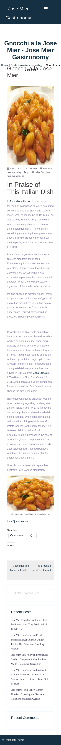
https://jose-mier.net (17, 521)
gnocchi (30, 172)
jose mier (23, 65)
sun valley (36, 65)
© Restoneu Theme (13, 740)
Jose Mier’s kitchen (20, 201)
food (13, 65)
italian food (40, 172)
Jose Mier (32, 168)
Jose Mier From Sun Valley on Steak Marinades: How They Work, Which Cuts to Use (29, 624)
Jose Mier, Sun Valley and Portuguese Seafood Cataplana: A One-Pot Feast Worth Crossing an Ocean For (29, 659)
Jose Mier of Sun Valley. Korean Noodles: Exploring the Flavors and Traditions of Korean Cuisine (28, 694)
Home (4, 65)
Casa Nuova (40, 373)
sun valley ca (18, 176)
